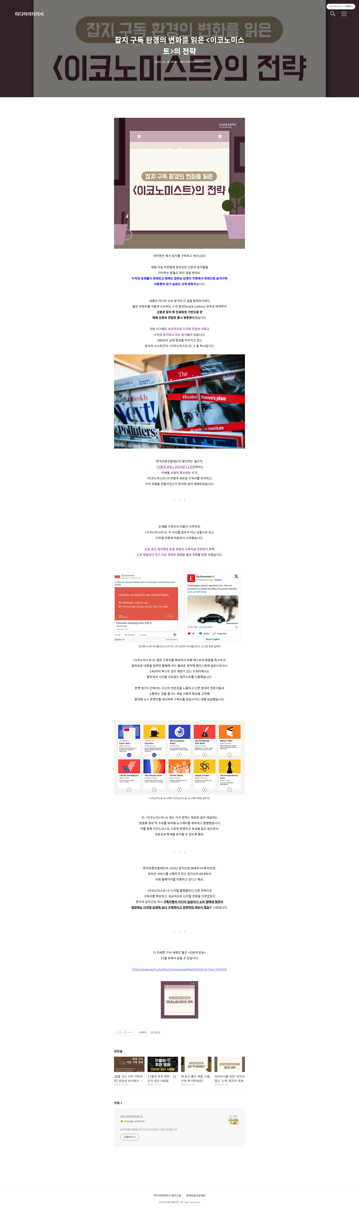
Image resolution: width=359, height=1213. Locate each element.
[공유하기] (125, 1032)
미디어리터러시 (29, 14)
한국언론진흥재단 (195, 1195)
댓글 (118, 1102)
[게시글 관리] (130, 1032)
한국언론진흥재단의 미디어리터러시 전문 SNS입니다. (149, 1129)
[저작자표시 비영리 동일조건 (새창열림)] (155, 1032)
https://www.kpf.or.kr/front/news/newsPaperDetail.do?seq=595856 (179, 969)
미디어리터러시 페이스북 (167, 1195)
